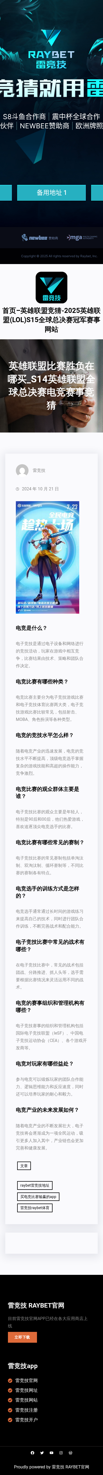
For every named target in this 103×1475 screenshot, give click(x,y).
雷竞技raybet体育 (34, 1208)
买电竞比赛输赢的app (38, 1197)
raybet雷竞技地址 (34, 1185)
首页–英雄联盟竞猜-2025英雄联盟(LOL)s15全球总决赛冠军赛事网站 (51, 320)
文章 (24, 1166)
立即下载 (22, 1337)
